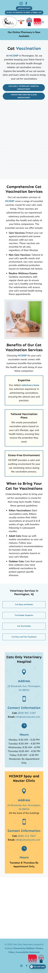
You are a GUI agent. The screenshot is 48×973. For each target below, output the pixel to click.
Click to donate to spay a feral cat (24, 12)
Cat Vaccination (24, 626)
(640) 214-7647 (27, 836)
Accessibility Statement (27, 952)
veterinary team (30, 385)
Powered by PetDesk (24, 948)
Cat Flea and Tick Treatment (24, 637)
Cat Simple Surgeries (24, 615)
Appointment (24, 8)
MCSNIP (14, 55)
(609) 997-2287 (27, 713)
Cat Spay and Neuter (24, 604)
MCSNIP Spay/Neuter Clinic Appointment (24, 96)
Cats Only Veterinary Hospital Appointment (24, 87)
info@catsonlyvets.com (27, 716)
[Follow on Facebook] (27, 966)
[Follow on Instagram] (21, 966)
